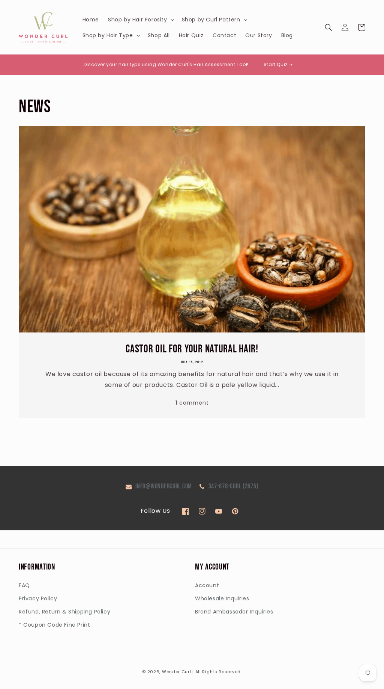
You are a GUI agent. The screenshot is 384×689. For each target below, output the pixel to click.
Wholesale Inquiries (222, 598)
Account (207, 585)
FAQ (24, 585)
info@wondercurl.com (163, 486)
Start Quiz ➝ (278, 64)
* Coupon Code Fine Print (54, 625)
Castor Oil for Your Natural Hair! (192, 349)
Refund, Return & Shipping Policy (64, 611)
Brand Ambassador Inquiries (234, 611)
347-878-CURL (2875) (233, 486)
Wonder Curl (176, 672)
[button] (140, 19)
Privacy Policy (38, 598)
